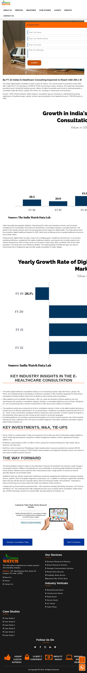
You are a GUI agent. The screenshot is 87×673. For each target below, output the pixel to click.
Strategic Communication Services (59, 568)
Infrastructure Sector (54, 593)
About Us (7, 577)
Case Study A (9, 618)
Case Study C (9, 625)
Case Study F (9, 635)
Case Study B (9, 622)
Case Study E (9, 632)
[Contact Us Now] (82, 660)
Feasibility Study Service (55, 575)
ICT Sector (50, 603)
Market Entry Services (55, 572)
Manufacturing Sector (55, 590)
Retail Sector (51, 597)
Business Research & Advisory (58, 561)
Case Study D (9, 628)
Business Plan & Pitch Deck (57, 578)
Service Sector (52, 600)
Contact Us (8, 584)
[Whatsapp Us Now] (82, 667)
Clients (7, 581)
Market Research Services (56, 565)
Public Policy (51, 607)
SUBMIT (34, 63)
